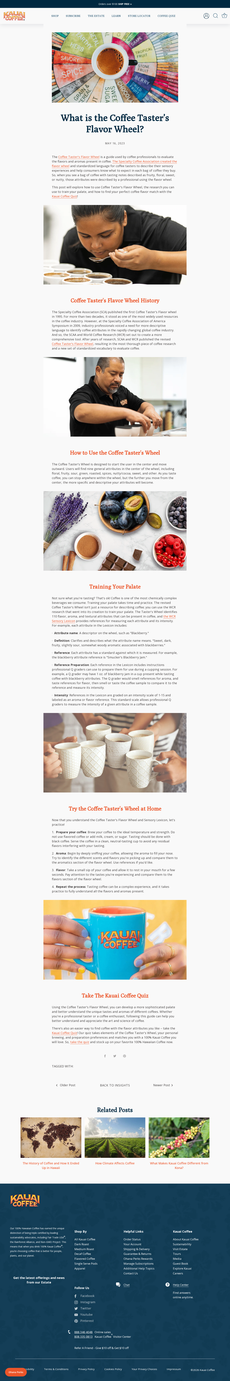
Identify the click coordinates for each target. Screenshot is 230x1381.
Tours (177, 1254)
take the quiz (79, 1042)
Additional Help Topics (139, 1268)
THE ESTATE (96, 16)
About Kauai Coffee (186, 1239)
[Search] (215, 16)
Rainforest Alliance (24, 1242)
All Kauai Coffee (84, 1239)
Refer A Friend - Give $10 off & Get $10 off (101, 1348)
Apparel (79, 1268)
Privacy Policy (86, 1369)
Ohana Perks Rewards (138, 1259)
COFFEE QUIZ (166, 16)
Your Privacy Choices (144, 1369)
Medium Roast (84, 1249)
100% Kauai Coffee (50, 1246)
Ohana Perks (16, 1372)
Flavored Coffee (84, 1259)
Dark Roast (81, 1244)
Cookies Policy (113, 1369)
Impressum (174, 1369)
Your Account (132, 1244)
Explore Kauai (182, 1268)
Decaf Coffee (82, 1254)
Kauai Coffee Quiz (64, 196)
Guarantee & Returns (137, 1254)
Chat (127, 1285)
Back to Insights (115, 1085)
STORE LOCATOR (139, 16)
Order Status (132, 1239)
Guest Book (180, 1263)
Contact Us (131, 1273)
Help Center (181, 1285)
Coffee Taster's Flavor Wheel (79, 157)
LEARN (116, 16)
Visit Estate (180, 1249)
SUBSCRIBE (73, 16)
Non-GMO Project (50, 1242)
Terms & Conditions (56, 1369)
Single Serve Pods (85, 1263)
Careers (178, 1273)
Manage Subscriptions (139, 1263)
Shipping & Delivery (137, 1249)
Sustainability (182, 1244)
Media (177, 1259)
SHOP (55, 16)
